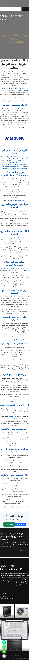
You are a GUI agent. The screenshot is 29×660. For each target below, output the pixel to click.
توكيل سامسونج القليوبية (12, 164)
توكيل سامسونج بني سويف (9, 168)
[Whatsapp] (4, 647)
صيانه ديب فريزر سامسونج (19, 211)
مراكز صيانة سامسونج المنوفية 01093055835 (15, 38)
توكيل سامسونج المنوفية (14, 104)
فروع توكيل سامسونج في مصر (14, 151)
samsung (18, 655)
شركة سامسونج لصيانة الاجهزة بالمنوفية (14, 450)
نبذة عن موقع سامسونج (21, 88)
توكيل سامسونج (19, 108)
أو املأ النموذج (20, 524)
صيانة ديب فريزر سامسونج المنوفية (14, 206)
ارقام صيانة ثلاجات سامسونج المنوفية (14, 232)
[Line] (4, 651)
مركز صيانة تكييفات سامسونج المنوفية (14, 291)
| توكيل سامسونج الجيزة (10, 156)
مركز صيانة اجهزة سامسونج (16, 506)
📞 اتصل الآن (9, 524)
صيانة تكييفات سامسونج (20, 296)
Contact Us (22, 550)
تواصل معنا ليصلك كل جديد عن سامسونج (14, 340)
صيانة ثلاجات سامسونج (14, 649)
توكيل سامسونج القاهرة (22, 156)
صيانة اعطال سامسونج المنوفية (14, 343)
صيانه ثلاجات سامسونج (16, 238)
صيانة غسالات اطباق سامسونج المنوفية (14, 263)
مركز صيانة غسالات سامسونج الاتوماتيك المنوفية (14, 173)
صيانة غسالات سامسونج (18, 200)
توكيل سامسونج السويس (11, 158)
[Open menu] (28, 23)
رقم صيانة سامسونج (14, 416)
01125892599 (3, 4)
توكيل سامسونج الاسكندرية (11, 160)
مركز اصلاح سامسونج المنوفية (15, 374)
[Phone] (4, 642)
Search (25, 9)
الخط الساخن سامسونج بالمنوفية (14, 405)
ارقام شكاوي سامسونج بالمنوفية (15, 475)
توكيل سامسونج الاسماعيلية (12, 166)
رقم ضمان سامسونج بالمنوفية (15, 429)
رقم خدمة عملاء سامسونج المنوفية (14, 318)
